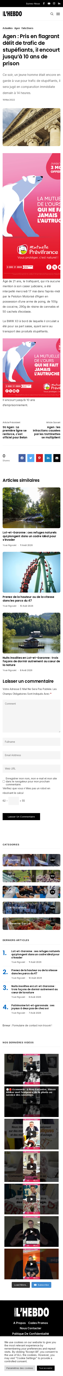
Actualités (8, 28)
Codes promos (38, 1323)
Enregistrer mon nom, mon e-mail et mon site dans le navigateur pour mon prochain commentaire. (31, 781)
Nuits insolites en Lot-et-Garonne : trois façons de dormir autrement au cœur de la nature (31, 661)
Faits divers (27, 28)
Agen (17, 28)
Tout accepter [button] (45, 1368)
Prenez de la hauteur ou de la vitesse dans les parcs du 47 (28, 598)
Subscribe (43, 1284)
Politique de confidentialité (30, 1333)
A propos (19, 1323)
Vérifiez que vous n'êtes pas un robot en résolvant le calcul (26, 791)
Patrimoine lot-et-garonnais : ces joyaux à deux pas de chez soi (32, 1007)
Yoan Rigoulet (9, 545)
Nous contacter (30, 1328)
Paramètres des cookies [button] (19, 1368)
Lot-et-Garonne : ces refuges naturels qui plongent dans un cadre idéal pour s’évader (30, 536)
